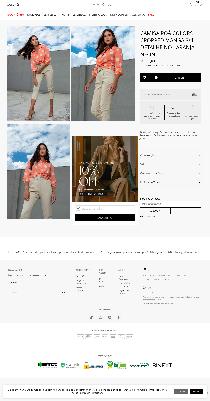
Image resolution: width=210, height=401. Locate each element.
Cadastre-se (105, 218)
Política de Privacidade (91, 392)
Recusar (181, 391)
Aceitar (196, 391)
